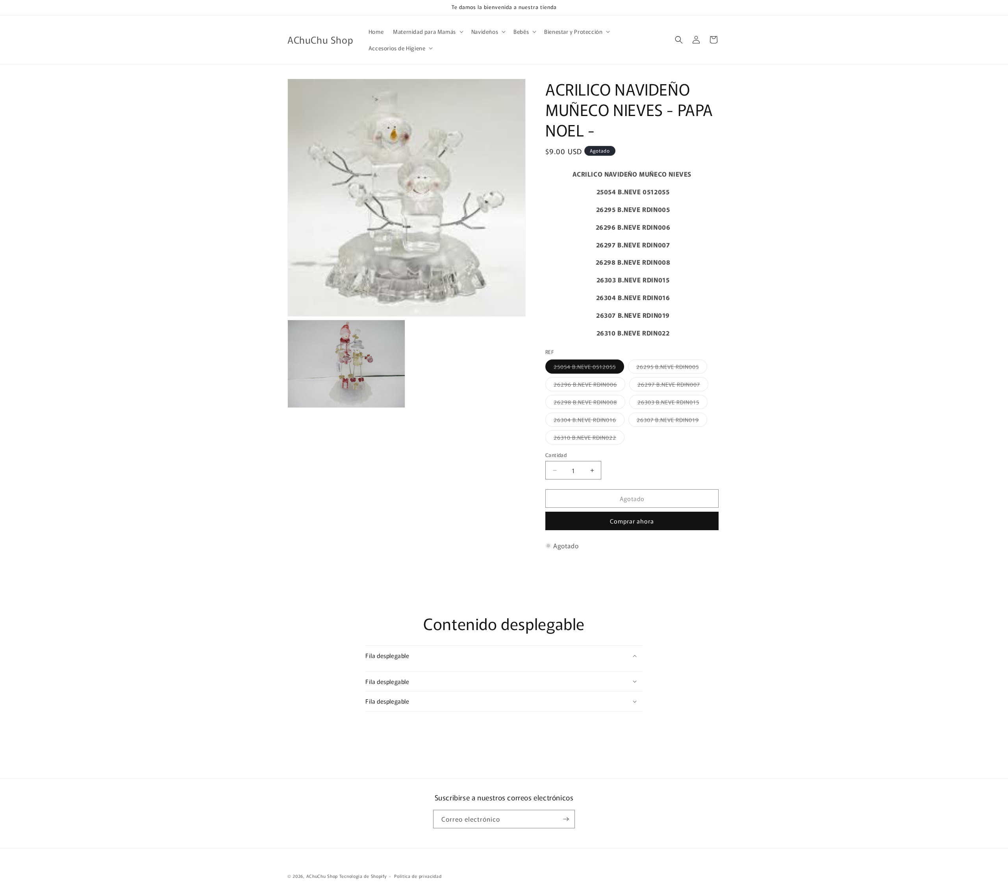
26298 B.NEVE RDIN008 (589, 403)
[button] (427, 31)
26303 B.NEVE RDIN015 (672, 403)
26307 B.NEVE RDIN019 (672, 421)
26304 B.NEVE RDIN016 (589, 421)
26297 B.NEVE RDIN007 (672, 385)
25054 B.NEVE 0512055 (589, 368)
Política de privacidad (417, 876)
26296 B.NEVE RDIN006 (589, 385)
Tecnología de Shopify (363, 876)
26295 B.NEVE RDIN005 (671, 368)
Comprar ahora (632, 521)
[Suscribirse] (565, 819)
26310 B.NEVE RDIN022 (589, 438)
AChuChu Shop (322, 876)
